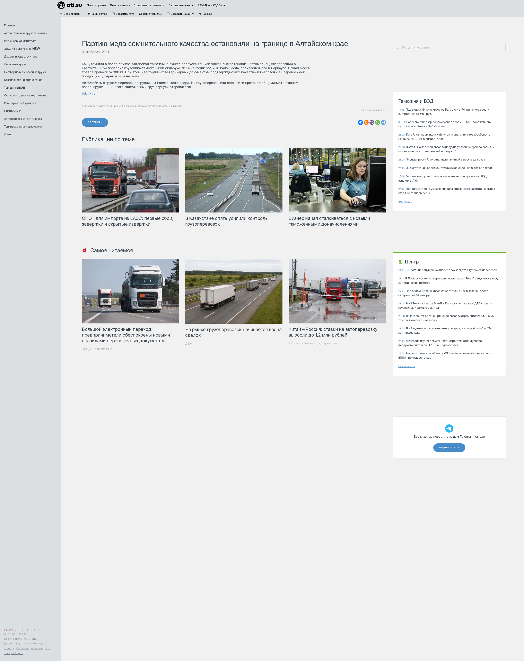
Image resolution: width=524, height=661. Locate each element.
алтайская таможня (149, 105)
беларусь (22, 648)
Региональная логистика (20, 41)
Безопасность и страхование (23, 79)
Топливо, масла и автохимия (23, 126)
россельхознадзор (34, 643)
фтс (47, 648)
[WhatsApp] (377, 122)
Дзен (7, 134)
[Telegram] (383, 122)
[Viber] (371, 122)
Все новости (406, 201)
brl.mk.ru (88, 93)
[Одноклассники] (366, 122)
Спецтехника (12, 111)
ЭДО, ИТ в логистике (18, 48)
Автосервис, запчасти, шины (23, 118)
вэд (17, 643)
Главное (9, 25)
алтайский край (171, 105)
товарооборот (13, 653)
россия (8, 643)
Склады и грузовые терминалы (25, 95)
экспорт (9, 648)
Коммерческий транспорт (21, 103)
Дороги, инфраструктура (20, 56)
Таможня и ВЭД (14, 87)
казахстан (37, 648)
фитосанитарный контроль (97, 105)
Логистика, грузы (15, 64)
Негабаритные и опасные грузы (25, 72)
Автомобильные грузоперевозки (25, 33)
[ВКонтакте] (360, 122)
